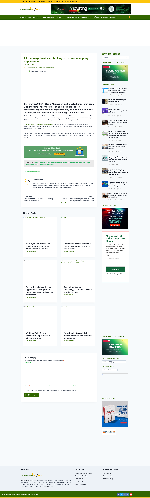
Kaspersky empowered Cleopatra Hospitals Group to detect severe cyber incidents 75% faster (118, 158)
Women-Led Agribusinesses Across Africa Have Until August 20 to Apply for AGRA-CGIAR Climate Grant (118, 134)
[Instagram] (124, 494)
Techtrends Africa (27, 480)
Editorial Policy (108, 479)
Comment (28, 362)
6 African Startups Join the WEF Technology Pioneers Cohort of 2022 (39, 198)
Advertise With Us (42, 1)
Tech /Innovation (39, 17)
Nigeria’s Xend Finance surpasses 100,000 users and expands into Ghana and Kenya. (78, 198)
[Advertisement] (75, 32)
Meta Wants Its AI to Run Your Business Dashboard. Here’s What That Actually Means (117, 90)
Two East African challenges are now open (38, 125)
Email (51, 386)
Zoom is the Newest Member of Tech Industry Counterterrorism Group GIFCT (78, 246)
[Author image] (25, 67)
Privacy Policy (108, 476)
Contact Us (51, 1)
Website (76, 386)
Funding (84, 17)
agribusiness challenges (32, 171)
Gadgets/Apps (93, 17)
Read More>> (48, 486)
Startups (58, 17)
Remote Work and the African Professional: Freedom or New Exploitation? (117, 195)
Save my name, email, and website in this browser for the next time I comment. (51, 390)
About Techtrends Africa (29, 1)
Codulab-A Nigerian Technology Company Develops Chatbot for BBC (78, 289)
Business (50, 17)
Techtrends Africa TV (71, 1)
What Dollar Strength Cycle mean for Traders (117, 100)
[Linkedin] (127, 494)
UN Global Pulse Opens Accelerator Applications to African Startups (38, 335)
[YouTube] (131, 494)
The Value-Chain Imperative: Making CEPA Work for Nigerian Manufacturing (118, 184)
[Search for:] (115, 58)
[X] (121, 494)
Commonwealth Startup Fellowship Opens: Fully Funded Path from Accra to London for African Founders (118, 171)
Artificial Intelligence (109, 17)
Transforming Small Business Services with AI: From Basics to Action (118, 122)
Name (27, 386)
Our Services (59, 1)
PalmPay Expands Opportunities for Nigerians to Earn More (118, 111)
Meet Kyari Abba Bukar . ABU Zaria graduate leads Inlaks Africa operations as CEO (38, 246)
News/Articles (25, 17)
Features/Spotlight (71, 17)
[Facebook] (118, 494)
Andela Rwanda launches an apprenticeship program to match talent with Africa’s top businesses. (39, 291)
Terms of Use (107, 473)
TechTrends (32, 67)
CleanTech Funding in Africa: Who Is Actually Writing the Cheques (117, 146)
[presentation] (40, 228)
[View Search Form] (129, 17)
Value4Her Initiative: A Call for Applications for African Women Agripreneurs (78, 335)
